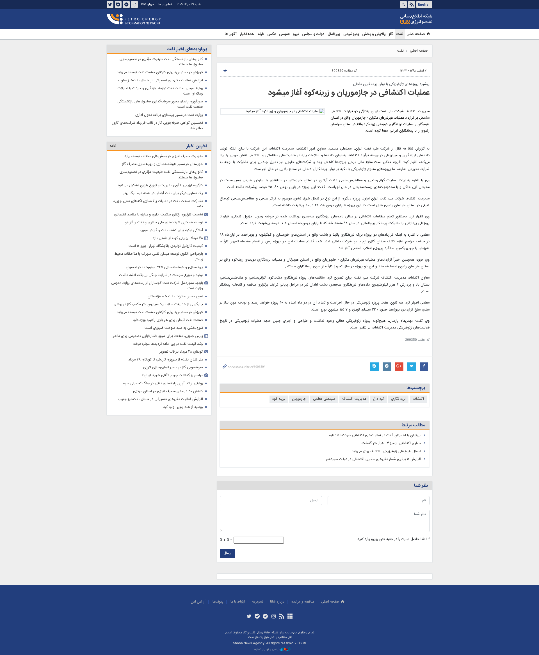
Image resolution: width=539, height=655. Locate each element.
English (424, 4)
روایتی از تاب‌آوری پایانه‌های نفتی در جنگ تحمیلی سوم (163, 383)
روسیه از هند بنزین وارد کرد (183, 407)
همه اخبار (247, 34)
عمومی (284, 34)
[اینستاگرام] (273, 617)
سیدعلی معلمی (324, 399)
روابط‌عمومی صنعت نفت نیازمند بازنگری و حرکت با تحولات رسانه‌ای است (160, 91)
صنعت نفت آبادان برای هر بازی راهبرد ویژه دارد (168, 320)
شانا (397, 19)
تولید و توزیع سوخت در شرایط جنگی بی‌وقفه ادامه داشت (161, 275)
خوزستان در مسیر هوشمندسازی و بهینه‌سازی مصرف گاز (162, 164)
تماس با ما (165, 4)
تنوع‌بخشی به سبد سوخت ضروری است (174, 328)
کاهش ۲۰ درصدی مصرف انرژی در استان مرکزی (168, 391)
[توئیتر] (248, 617)
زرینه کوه (278, 399)
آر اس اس (198, 602)
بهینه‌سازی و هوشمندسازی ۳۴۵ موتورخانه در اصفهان (164, 267)
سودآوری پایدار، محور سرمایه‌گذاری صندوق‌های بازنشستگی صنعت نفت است (160, 104)
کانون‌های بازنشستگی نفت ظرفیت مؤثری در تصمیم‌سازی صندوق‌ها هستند (161, 62)
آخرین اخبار (196, 146)
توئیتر (110, 4)
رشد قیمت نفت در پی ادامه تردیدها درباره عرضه (168, 344)
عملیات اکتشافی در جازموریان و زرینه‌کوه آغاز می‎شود (349, 92)
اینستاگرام (134, 4)
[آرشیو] (289, 617)
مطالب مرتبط (413, 425)
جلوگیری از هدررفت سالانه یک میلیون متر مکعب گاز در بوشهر (158, 304)
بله (118, 4)
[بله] (257, 617)
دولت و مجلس (313, 34)
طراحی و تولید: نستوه (267, 649)
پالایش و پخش (373, 34)
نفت (399, 34)
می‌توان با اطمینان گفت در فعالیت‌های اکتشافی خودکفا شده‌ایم (375, 435)
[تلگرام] (265, 617)
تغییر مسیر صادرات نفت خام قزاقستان (175, 296)
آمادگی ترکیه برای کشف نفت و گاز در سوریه (171, 230)
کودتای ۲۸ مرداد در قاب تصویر (181, 352)
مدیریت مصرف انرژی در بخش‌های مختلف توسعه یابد (163, 156)
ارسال (227, 553)
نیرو (296, 34)
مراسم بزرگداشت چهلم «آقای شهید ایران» (172, 375)
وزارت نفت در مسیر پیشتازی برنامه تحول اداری (169, 115)
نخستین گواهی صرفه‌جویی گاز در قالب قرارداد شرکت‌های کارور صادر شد (157, 125)
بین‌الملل (334, 34)
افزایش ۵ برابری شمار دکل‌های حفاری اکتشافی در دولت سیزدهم (373, 459)
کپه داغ (378, 399)
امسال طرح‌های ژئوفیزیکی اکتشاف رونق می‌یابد (386, 451)
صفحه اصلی (415, 34)
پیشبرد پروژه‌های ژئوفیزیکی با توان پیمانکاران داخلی (391, 84)
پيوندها (218, 602)
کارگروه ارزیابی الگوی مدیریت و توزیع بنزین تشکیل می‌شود (160, 185)
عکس (271, 34)
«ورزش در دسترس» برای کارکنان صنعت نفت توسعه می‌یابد (160, 72)
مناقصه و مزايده (302, 602)
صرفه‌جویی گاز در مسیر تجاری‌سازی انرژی (173, 367)
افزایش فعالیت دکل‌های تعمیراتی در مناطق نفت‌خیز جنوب (160, 80)
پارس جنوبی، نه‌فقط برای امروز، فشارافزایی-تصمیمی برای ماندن (157, 336)
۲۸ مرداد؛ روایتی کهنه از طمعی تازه (178, 238)
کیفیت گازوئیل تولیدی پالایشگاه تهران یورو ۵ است (166, 246)
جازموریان (299, 399)
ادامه (112, 146)
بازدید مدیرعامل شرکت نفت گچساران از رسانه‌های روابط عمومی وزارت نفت (157, 286)
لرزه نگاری (398, 399)
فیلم (260, 34)
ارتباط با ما (237, 602)
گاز (391, 34)
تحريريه (257, 602)
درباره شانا (147, 4)
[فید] (281, 617)
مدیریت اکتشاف (354, 399)
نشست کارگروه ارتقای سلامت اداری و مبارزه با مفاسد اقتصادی (158, 214)
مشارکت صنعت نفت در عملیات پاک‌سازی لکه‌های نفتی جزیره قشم (158, 204)
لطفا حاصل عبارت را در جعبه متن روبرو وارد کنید (393, 539)
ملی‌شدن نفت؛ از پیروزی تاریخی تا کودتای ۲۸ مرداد (165, 359)
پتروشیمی (351, 34)
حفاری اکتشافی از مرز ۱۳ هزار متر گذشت (391, 443)
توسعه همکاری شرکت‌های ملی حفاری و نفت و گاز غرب (162, 222)
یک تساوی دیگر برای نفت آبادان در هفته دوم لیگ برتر (163, 193)
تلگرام (126, 4)
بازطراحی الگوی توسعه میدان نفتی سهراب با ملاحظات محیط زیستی (159, 256)
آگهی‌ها (231, 34)
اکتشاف (418, 399)
